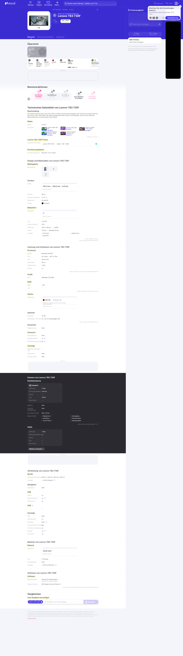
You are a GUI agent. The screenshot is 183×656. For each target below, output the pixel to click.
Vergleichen (60, 37)
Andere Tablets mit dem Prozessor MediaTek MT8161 (83, 271)
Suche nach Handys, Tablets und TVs (82, 3)
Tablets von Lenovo (92, 136)
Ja (42, 319)
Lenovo (71, 9)
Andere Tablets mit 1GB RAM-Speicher (87, 291)
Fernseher (48, 5)
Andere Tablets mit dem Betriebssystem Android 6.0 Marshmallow (80, 587)
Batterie (30, 545)
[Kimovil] (10, 3)
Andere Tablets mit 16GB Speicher (88, 322)
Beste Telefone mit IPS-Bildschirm (88, 240)
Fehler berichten (31, 618)
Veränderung (172, 18)
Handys (31, 5)
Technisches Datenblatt (45, 37)
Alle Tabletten (57, 9)
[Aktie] (97, 9)
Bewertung (30, 297)
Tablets (39, 5)
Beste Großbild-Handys (91, 238)
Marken (65, 9)
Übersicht (31, 37)
